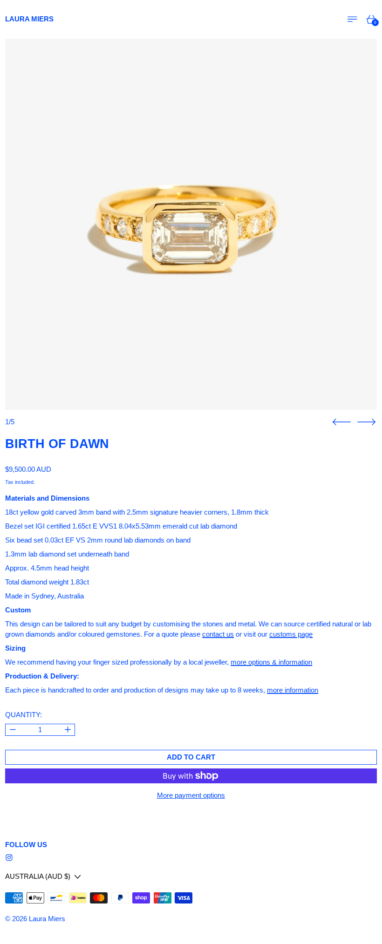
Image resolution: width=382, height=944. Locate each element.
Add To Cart (191, 757)
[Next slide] (366, 422)
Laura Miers (47, 919)
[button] (191, 224)
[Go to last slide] (341, 422)
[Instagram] (9, 858)
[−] (12, 730)
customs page (291, 634)
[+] (68, 730)
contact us (218, 634)
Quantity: (23, 715)
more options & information (271, 662)
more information (292, 690)
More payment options (191, 795)
